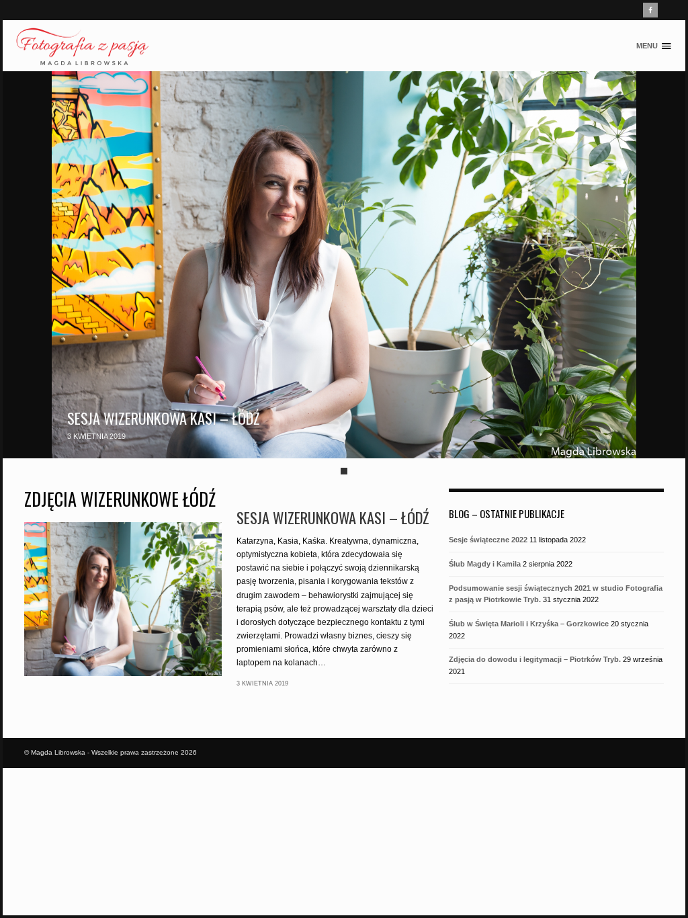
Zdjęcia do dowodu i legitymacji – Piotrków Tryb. (535, 659)
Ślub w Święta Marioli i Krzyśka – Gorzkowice (529, 624)
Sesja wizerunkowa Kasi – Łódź (163, 418)
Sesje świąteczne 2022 (488, 540)
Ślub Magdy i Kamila (485, 564)
